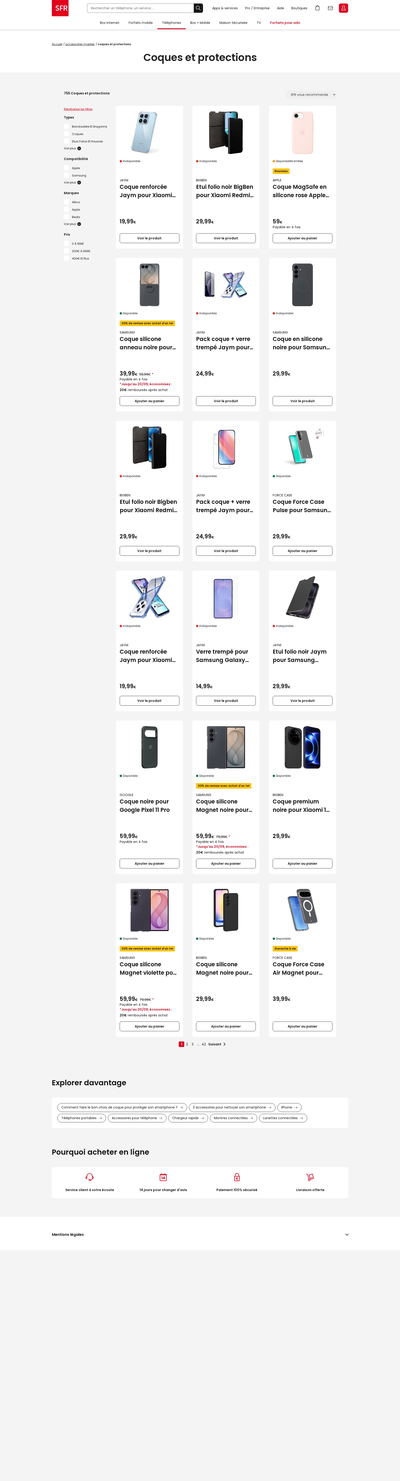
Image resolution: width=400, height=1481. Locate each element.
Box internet (109, 22)
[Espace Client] (343, 8)
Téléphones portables (79, 1118)
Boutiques (299, 8)
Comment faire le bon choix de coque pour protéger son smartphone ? (119, 1107)
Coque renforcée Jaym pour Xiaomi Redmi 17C (146, 656)
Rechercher (198, 8)
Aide (280, 8)
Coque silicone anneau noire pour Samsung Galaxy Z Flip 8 (146, 343)
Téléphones (171, 22)
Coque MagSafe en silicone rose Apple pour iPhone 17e (300, 191)
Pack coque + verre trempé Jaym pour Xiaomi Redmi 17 (223, 506)
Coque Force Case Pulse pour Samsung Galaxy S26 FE (302, 506)
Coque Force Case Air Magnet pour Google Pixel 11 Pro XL (302, 969)
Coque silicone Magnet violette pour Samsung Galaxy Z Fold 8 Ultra (149, 969)
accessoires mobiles (80, 44)
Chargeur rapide (185, 1118)
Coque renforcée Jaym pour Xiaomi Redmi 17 (146, 191)
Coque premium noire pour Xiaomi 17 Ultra (301, 806)
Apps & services (225, 8)
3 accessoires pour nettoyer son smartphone (229, 1107)
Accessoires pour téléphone (134, 1118)
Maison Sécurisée (233, 22)
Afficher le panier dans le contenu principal (317, 8)
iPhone (286, 1107)
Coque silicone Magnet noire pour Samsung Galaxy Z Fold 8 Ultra (223, 806)
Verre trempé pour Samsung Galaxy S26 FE (222, 656)
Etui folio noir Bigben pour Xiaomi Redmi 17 (148, 506)
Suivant (214, 1044)
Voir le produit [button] (149, 238)
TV (259, 22)
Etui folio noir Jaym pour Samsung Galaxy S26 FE (300, 656)
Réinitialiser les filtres (78, 109)
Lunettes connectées (280, 1118)
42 (204, 1044)
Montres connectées (231, 1118)
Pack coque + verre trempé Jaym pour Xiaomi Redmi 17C (223, 343)
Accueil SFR (60, 8)
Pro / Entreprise (257, 8)
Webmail (330, 8)
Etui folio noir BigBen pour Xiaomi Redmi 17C (224, 191)
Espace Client (343, 8)
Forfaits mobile (141, 22)
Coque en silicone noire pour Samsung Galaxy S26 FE (301, 343)
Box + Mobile (200, 22)
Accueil (57, 44)
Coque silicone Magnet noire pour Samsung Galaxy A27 (222, 969)
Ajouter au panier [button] (302, 238)
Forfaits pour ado (285, 22)
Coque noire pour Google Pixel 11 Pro (145, 806)
